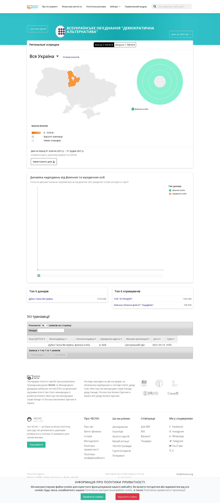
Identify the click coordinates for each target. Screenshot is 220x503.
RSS (143, 431)
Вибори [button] (114, 6)
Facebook (177, 426)
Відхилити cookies (127, 496)
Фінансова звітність (72, 6)
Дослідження (120, 426)
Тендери (146, 441)
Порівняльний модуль (136, 6)
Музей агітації (120, 441)
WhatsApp (178, 436)
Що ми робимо (121, 418)
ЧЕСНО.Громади (122, 446)
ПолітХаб (117, 431)
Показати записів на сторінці (50, 325)
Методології (91, 441)
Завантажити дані (43, 161)
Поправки (118, 455)
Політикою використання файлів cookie (108, 490)
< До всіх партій (37, 28)
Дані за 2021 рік (180, 34)
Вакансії (145, 436)
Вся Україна (42, 56)
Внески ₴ (104, 44)
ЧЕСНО (37, 418)
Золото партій (120, 436)
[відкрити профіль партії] (61, 31)
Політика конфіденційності (94, 456)
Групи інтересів (121, 450)
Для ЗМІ (145, 426)
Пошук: (33, 330)
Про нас (88, 426)
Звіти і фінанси (92, 431)
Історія (88, 436)
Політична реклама (96, 6)
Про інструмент (50, 6)
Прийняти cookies (93, 496)
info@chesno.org (184, 474)
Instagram (178, 431)
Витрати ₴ (125, 44)
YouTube (177, 446)
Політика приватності (91, 447)
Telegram (177, 441)
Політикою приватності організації (164, 490)
